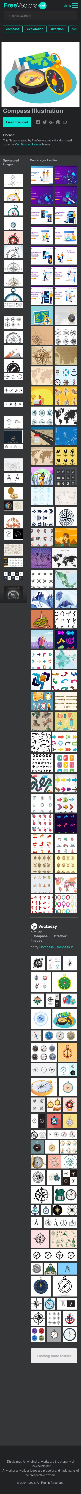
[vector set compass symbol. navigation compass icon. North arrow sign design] (13, 393)
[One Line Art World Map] (66, 496)
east (75, 29)
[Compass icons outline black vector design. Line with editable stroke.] (13, 450)
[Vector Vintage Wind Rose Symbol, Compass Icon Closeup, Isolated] (13, 280)
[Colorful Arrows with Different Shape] (64, 742)
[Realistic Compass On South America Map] (66, 315)
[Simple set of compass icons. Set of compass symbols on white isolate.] (13, 308)
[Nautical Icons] (42, 496)
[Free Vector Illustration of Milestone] (42, 436)
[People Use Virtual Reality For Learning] (42, 175)
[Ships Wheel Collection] (42, 863)
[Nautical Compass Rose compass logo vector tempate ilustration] (13, 223)
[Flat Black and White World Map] (64, 558)
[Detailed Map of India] (66, 659)
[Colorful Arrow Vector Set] (66, 783)
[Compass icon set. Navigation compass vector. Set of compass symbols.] (13, 266)
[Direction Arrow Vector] (42, 903)
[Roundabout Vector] (42, 579)
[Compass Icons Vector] (66, 335)
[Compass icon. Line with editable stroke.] (13, 535)
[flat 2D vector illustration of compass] (13, 294)
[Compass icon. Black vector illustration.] (13, 322)
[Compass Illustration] (42, 315)
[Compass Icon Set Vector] (42, 416)
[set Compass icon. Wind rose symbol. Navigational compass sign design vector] (13, 408)
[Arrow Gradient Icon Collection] (66, 823)
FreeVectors (25, 6)
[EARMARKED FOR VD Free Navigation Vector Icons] (66, 476)
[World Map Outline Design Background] (42, 375)
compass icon (66, 946)
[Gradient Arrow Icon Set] (42, 843)
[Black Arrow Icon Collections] (42, 763)
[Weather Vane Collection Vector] (66, 456)
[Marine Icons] (42, 803)
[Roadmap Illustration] (42, 783)
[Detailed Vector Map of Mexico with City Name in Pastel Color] (66, 579)
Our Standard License (28, 144)
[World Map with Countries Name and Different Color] (66, 883)
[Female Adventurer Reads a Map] (42, 476)
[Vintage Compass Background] (42, 335)
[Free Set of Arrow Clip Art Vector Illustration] (66, 701)
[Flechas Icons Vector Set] (66, 763)
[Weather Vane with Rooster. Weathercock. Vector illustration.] (42, 395)
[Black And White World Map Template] (66, 416)
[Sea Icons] (66, 375)
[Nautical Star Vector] (66, 516)
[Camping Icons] (66, 843)
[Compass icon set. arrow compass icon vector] (13, 379)
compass (12, 29)
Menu (67, 5)
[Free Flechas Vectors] (42, 659)
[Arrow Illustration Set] (41, 742)
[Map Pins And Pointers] (66, 903)
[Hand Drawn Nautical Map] (66, 436)
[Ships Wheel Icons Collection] (66, 863)
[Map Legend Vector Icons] (42, 537)
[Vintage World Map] (42, 456)
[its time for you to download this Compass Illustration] (64, 1019)
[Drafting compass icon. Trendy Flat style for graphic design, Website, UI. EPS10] (13, 479)
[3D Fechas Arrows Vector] (64, 680)
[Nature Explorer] (66, 537)
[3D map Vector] (42, 619)
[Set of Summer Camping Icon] (42, 883)
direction (57, 29)
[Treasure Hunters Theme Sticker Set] (66, 395)
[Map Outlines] (41, 558)
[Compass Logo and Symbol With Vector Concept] (13, 422)
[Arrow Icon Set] (42, 516)
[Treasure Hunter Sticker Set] (42, 701)
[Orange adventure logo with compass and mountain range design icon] (13, 521)
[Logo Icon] (41, 680)
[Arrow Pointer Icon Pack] (42, 823)
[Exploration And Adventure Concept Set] (42, 721)
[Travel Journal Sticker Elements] (66, 721)
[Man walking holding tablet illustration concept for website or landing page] (42, 275)
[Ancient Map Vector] (66, 355)
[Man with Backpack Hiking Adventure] (42, 639)
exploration (35, 29)
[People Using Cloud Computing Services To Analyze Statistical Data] (66, 175)
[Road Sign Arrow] (66, 619)
